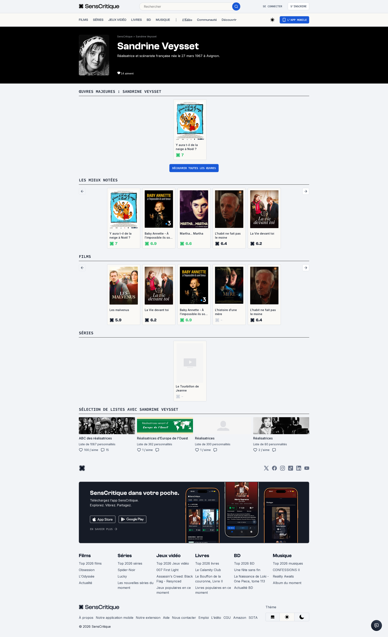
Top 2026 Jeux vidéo (172, 563)
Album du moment (287, 583)
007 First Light (167, 570)
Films (85, 555)
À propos (86, 618)
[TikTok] (290, 469)
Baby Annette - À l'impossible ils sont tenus (159, 236)
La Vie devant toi (262, 233)
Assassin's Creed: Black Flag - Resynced (174, 578)
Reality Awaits (283, 576)
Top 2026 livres (207, 563)
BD (237, 555)
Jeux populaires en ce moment (173, 590)
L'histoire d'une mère (226, 312)
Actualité (85, 583)
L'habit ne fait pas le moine (228, 235)
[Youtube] (306, 469)
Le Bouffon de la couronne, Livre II (209, 578)
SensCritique (125, 36)
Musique (282, 555)
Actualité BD (243, 588)
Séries (125, 555)
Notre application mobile (114, 618)
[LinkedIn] (298, 469)
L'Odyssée (86, 576)
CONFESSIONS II (286, 570)
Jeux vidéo (168, 555)
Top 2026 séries (130, 563)
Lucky (122, 576)
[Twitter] (266, 469)
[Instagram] (282, 469)
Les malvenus (119, 310)
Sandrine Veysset (146, 36)
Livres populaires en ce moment (213, 590)
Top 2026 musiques (288, 563)
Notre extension (148, 618)
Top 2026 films (90, 563)
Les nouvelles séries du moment (135, 585)
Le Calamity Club (208, 570)
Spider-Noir (126, 570)
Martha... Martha (191, 233)
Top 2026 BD (244, 563)
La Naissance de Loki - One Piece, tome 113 (251, 578)
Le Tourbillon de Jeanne (187, 388)
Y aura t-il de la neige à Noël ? (187, 147)
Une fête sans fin (247, 570)
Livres (202, 555)
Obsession (87, 570)
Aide (166, 618)
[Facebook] (274, 469)
